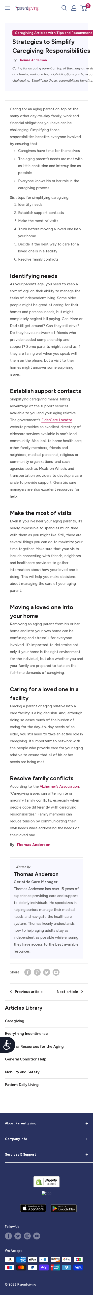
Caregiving (14, 1021)
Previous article (29, 992)
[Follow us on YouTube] (36, 1236)
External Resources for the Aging (34, 1046)
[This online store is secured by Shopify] (46, 1181)
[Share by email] (56, 972)
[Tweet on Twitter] (46, 972)
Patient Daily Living (22, 1085)
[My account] (73, 8)
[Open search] (64, 8)
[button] (83, 8)
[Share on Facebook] (27, 972)
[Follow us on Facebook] (8, 1236)
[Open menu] (7, 8)
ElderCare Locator (56, 420)
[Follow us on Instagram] (27, 1236)
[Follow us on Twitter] (17, 1236)
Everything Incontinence (26, 1033)
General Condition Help (25, 1059)
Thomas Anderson (32, 60)
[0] (84, 8)
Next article (67, 992)
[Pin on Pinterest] (37, 972)
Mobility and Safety (22, 1072)
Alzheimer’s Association (59, 786)
